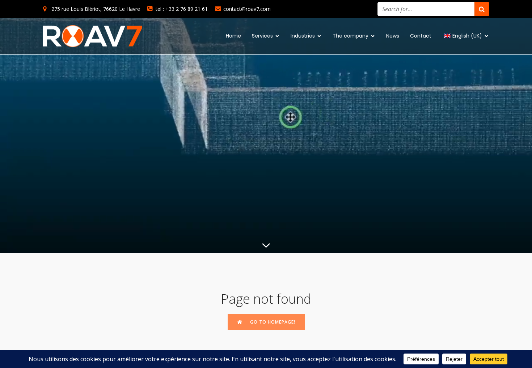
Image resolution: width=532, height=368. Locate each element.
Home (233, 35)
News (392, 35)
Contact (420, 35)
